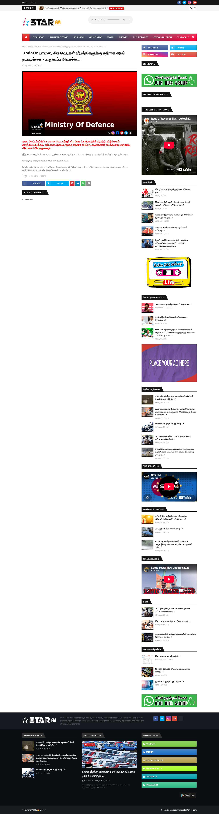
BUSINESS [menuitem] (124, 37)
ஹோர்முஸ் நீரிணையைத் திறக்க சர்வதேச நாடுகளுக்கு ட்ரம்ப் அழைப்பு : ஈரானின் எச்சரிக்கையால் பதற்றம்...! (171, 243)
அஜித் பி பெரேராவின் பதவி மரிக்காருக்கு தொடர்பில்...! (171, 318)
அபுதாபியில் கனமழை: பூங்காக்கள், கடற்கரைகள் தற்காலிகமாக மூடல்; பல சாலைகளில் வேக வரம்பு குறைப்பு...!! (174, 452)
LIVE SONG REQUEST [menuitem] (162, 37)
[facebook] (179, 2)
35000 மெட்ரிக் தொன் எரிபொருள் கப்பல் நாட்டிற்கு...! (171, 229)
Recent (32, 46)
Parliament (152, 784)
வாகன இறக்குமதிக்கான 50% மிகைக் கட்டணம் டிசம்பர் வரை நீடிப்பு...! (108, 773)
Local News (33, 176)
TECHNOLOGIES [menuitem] (140, 37)
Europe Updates (154, 760)
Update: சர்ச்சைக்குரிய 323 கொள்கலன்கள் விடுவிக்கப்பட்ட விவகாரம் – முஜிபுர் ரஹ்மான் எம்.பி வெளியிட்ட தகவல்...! (175, 332)
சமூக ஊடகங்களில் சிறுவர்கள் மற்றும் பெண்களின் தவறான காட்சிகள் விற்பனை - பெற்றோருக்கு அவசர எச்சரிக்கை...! (175, 411)
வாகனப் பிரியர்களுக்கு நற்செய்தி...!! (169, 423)
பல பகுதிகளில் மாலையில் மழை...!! (169, 528)
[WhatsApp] (180, 718)
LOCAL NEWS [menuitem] (38, 37)
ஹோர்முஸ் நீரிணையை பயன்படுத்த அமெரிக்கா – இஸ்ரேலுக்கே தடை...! (174, 216)
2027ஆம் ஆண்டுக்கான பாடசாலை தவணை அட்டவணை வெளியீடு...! (172, 438)
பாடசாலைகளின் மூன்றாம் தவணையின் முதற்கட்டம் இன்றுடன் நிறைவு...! (175, 635)
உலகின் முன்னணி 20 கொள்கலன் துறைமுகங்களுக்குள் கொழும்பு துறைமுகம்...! (76, 8)
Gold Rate (151, 776)
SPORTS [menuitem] (111, 37)
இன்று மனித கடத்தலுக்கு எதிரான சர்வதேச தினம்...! (172, 191)
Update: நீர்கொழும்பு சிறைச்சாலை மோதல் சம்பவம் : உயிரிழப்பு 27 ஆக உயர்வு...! (172, 203)
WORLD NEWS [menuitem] (95, 37)
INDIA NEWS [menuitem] (78, 37)
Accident (151, 743)
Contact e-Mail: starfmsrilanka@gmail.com (179, 810)
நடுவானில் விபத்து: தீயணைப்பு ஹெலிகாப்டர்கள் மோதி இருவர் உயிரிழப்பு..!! (174, 397)
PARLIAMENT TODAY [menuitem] (58, 37)
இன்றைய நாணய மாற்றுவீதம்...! (167, 656)
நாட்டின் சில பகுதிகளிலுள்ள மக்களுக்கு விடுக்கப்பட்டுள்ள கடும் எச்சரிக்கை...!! (171, 517)
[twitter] (184, 2)
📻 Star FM (41, 810)
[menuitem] (25, 37)
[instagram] (189, 2)
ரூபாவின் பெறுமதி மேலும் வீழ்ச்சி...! (169, 681)
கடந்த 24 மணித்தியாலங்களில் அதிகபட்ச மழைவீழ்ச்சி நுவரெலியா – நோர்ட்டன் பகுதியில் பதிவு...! (173, 544)
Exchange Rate (154, 768)
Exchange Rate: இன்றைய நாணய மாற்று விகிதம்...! (172, 670)
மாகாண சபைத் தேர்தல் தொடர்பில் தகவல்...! (173, 304)
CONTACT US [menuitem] (183, 37)
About (33, 2)
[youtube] (195, 2)
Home (25, 2)
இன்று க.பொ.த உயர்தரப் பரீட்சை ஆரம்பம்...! (172, 621)
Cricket (150, 752)
